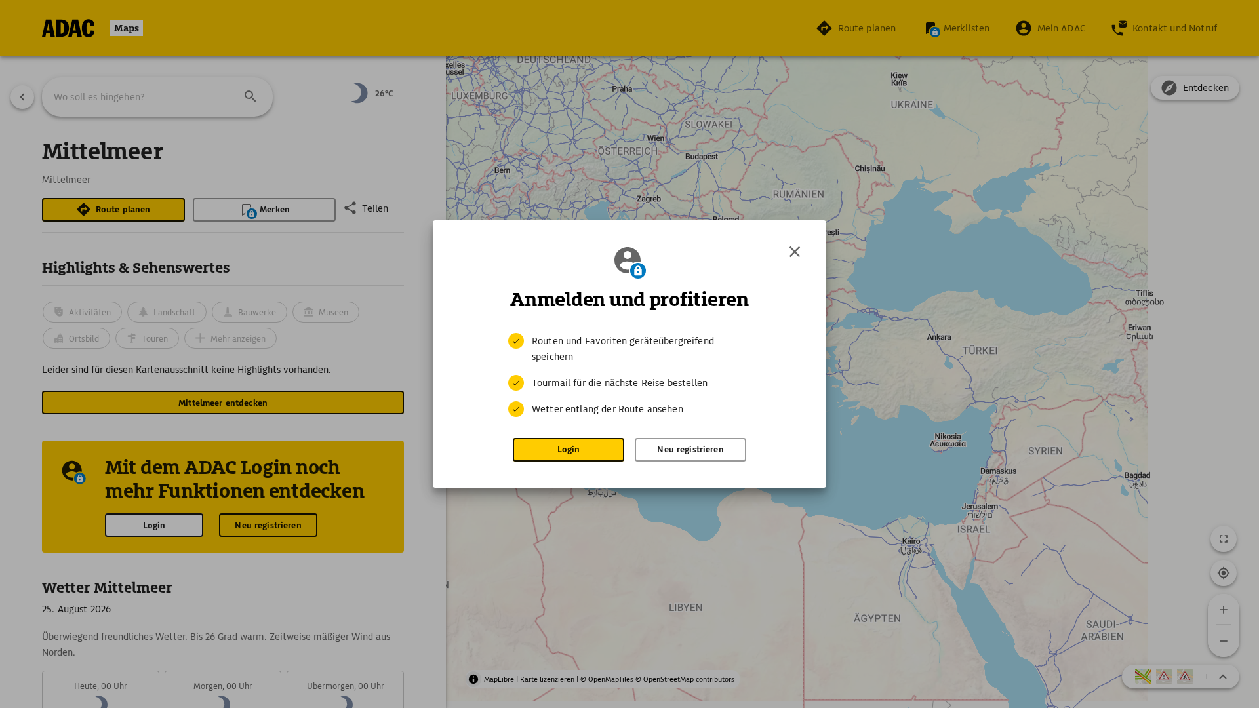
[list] (629, 375)
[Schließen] (794, 251)
